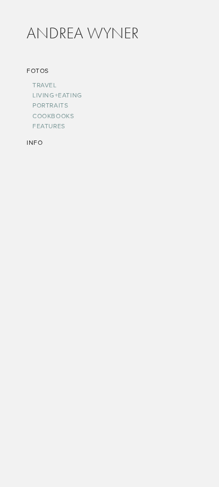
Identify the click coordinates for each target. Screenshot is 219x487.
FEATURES (48, 126)
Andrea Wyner (83, 33)
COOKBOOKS (53, 116)
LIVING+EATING (57, 95)
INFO (35, 142)
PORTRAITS (50, 105)
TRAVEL (44, 85)
